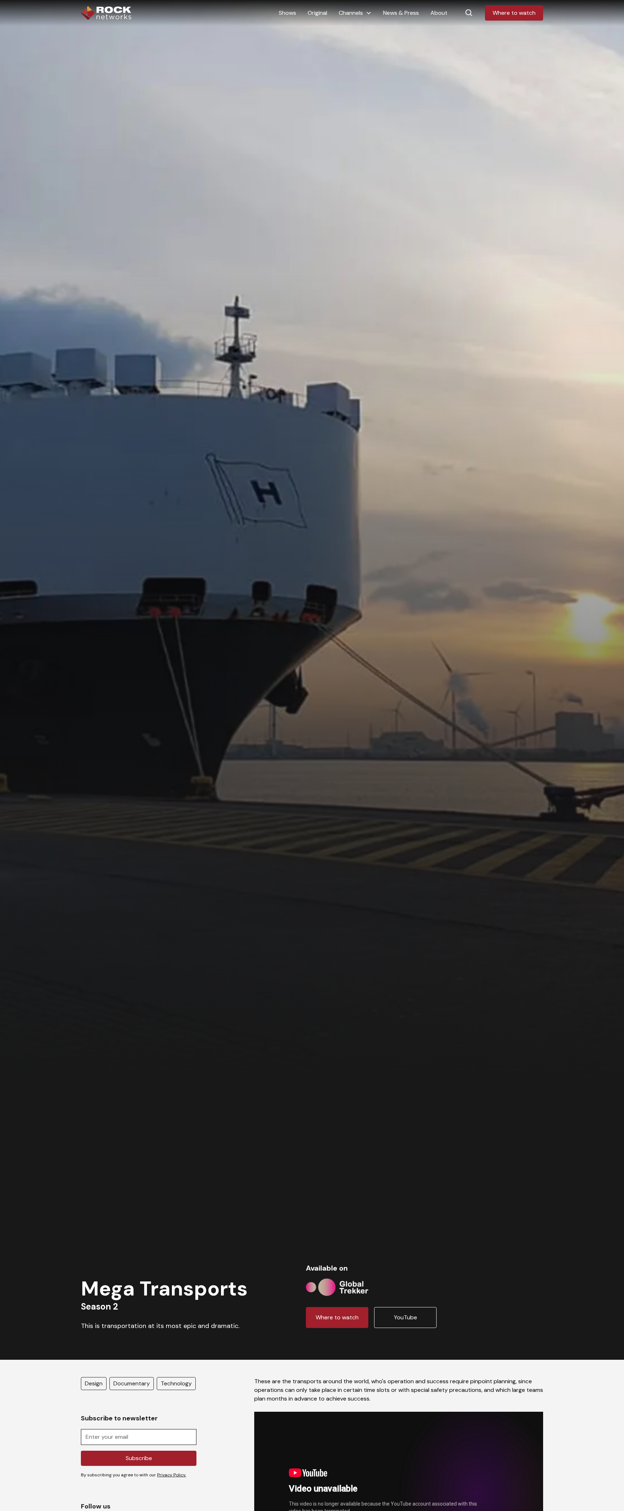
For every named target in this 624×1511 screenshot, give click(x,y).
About (438, 13)
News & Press (401, 13)
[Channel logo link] (337, 1285)
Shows (287, 13)
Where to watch (514, 13)
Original (317, 13)
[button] (355, 13)
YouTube (405, 1317)
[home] (106, 13)
